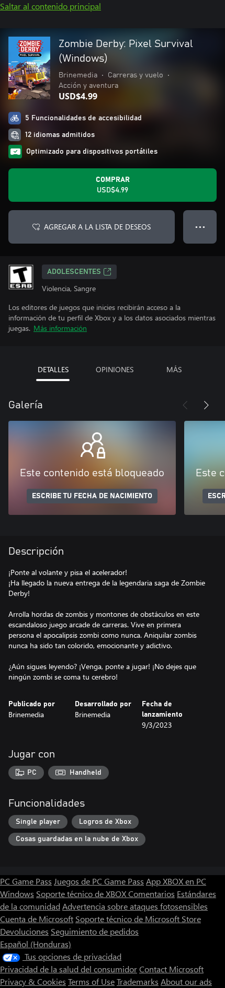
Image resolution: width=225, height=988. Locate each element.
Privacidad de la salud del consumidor (68, 968)
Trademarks (138, 981)
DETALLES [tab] (53, 369)
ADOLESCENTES (74, 271)
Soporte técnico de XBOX (82, 893)
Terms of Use (91, 981)
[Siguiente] (206, 405)
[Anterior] (185, 405)
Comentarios (151, 893)
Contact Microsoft (171, 968)
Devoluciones (24, 931)
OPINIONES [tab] (114, 369)
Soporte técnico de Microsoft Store (138, 918)
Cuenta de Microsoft (36, 918)
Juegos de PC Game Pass (99, 881)
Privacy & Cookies (33, 981)
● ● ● (200, 226)
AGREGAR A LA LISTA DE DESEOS (97, 227)
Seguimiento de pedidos (95, 931)
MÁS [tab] (174, 369)
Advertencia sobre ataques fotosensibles (135, 906)
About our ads (186, 981)
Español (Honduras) (35, 943)
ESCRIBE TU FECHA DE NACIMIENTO (92, 496)
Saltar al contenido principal (50, 6)
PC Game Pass (26, 881)
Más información (60, 328)
